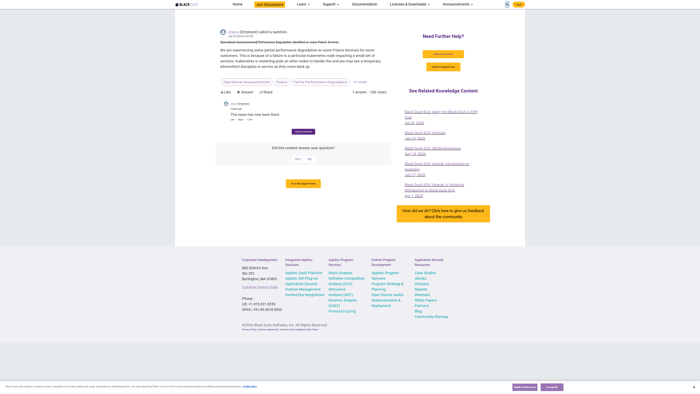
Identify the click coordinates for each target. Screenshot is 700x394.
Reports (421, 289)
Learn (301, 4)
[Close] (694, 387)
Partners (422, 306)
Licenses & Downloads (408, 4)
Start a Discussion (443, 54)
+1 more (360, 82)
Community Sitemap (431, 316)
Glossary (422, 284)
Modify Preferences (525, 387)
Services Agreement (268, 329)
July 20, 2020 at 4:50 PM (240, 36)
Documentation (364, 4)
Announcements (456, 4)
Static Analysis (340, 273)
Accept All (552, 387)
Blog (418, 311)
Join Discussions (269, 4)
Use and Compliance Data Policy (301, 329)
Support (329, 4)
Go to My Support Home (303, 183)
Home (237, 4)
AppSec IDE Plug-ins (301, 278)
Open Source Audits (388, 295)
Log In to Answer (303, 131)
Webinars (422, 295)
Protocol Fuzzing (342, 311)
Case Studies (425, 273)
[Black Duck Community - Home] (187, 4)
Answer (247, 92)
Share (268, 92)
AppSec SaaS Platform (303, 273)
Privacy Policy (249, 329)
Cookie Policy (250, 386)
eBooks (421, 278)
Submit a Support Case (443, 66)
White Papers (426, 300)
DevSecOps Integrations (304, 295)
